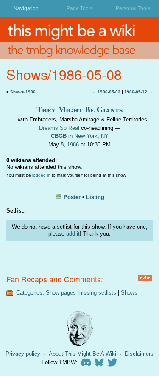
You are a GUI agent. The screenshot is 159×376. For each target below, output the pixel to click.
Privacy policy (23, 354)
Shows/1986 (23, 92)
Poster (72, 197)
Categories (29, 292)
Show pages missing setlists (81, 292)
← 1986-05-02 (106, 92)
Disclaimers (139, 354)
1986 (73, 144)
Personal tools (133, 8)
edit (145, 278)
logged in (41, 175)
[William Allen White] (80, 328)
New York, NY (91, 136)
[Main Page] (79, 29)
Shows (129, 292)
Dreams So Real (59, 128)
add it (73, 233)
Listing (95, 197)
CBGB (59, 136)
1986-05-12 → (138, 92)
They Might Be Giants (79, 109)
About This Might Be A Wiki (82, 354)
